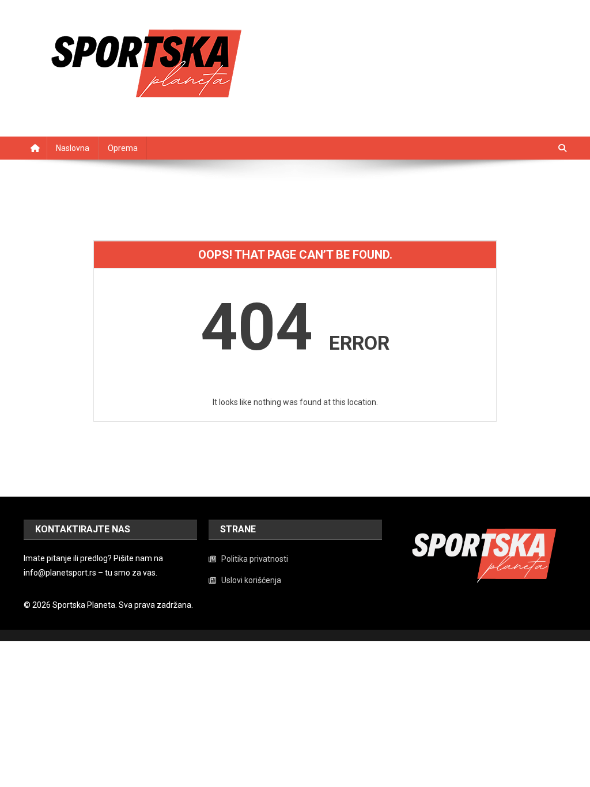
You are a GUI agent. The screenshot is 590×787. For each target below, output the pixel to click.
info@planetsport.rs (60, 572)
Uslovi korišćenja (251, 580)
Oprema (123, 148)
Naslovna (72, 148)
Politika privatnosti (254, 558)
